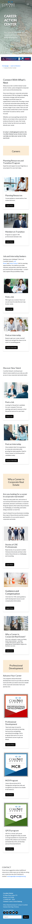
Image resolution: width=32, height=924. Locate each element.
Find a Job (9, 309)
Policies (16, 907)
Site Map (10, 907)
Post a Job (9, 416)
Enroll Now (9, 794)
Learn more (9, 651)
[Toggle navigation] (27, 4)
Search (26, 917)
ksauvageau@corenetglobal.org (16, 876)
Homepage (5, 66)
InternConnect (13, 263)
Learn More (9, 205)
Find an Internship (11, 347)
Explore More (10, 744)
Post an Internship (11, 460)
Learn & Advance (15, 66)
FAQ (4, 905)
